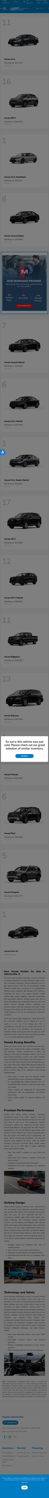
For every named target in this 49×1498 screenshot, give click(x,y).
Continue (24, 756)
